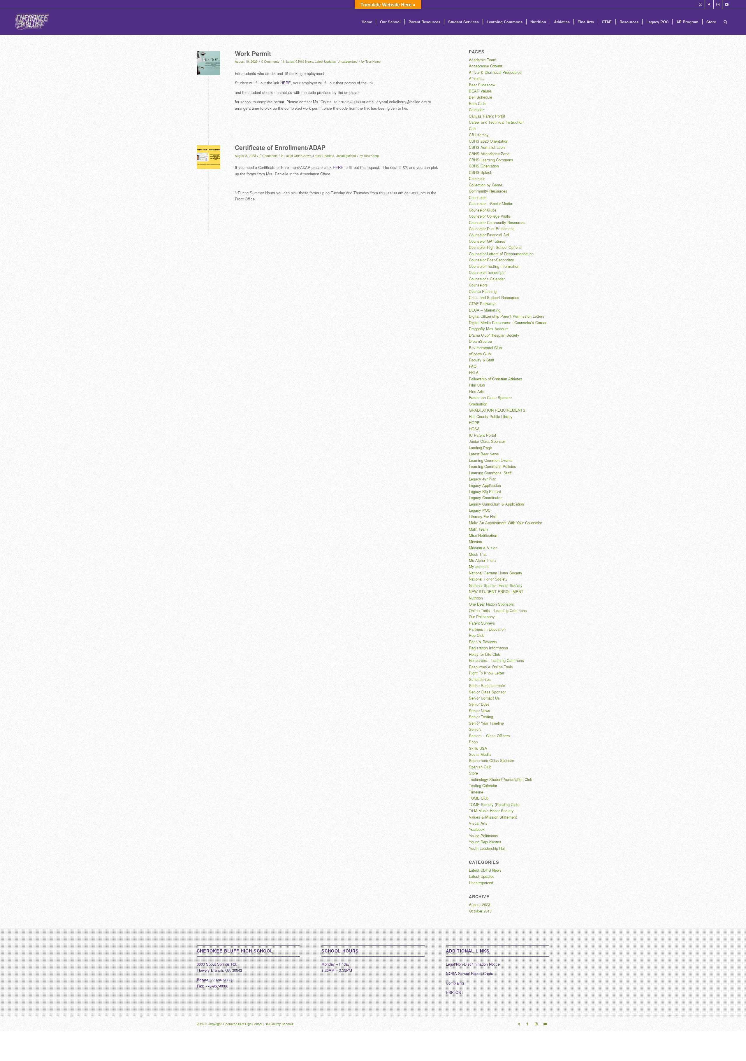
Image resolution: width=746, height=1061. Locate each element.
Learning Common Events (491, 460)
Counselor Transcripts (487, 272)
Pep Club (476, 635)
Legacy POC (479, 510)
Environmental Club (485, 347)
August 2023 (479, 904)
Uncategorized (347, 61)
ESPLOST (454, 992)
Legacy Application (485, 485)
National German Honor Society (495, 573)
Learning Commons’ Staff (490, 473)
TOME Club (478, 798)
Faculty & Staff (481, 360)
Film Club (477, 385)
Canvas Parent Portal (487, 116)
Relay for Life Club (484, 654)
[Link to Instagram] (718, 4)
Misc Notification (483, 535)
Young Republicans (485, 842)
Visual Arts (478, 823)
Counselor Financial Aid (489, 234)
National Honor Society (488, 579)
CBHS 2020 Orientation (488, 141)
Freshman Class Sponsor (490, 397)
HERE (285, 82)
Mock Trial (477, 554)
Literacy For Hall (483, 516)
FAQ (472, 366)
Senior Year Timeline (486, 723)
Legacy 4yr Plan (482, 479)
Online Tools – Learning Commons (498, 610)
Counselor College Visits (489, 216)
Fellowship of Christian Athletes (495, 379)
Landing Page (480, 447)
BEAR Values (480, 91)
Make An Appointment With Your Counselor (505, 522)
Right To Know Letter (486, 673)
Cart (472, 128)
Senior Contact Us (484, 698)
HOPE (474, 422)
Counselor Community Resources (497, 222)
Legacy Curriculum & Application (496, 504)
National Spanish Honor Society (495, 585)
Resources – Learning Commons (496, 660)
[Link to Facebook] (709, 4)
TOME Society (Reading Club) (494, 804)
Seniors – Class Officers (489, 735)
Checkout (477, 178)
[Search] (725, 22)
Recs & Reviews (483, 641)
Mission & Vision (483, 547)
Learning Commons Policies (492, 466)
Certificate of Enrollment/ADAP (280, 147)
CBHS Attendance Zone (489, 153)
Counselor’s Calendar (487, 279)
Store (473, 773)
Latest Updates (325, 61)
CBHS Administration (487, 147)
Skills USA (478, 748)
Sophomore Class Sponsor (491, 760)
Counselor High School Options (495, 247)
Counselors (478, 285)
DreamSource (480, 341)
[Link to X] (700, 4)
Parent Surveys (482, 623)
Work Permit (253, 53)
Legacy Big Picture (485, 491)
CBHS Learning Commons (491, 159)
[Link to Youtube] (726, 4)
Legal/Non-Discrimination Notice (473, 964)
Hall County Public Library (491, 416)
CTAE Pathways (483, 303)
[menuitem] (367, 22)
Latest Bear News (484, 454)
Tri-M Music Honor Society (491, 810)
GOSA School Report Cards (469, 973)
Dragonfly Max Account (489, 328)
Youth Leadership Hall (487, 848)
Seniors (475, 729)
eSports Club (480, 353)
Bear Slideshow (482, 85)
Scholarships (480, 679)
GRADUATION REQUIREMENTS (497, 410)
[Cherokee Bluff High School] (32, 22)
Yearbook (477, 829)
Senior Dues (479, 704)
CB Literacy (479, 134)
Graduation (478, 404)
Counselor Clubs (483, 210)
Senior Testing (481, 716)
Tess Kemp (373, 61)
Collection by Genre (485, 185)
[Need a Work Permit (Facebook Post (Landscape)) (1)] (208, 63)
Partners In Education (487, 629)
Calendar (476, 109)
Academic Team (482, 59)
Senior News (479, 710)
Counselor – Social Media (490, 203)
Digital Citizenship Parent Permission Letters (506, 316)
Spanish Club (480, 767)
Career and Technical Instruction (496, 122)
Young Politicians (483, 835)
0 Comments (270, 61)
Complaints (455, 983)
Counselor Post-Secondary (491, 260)
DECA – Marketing (484, 310)
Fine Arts (476, 391)
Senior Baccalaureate (487, 685)
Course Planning (483, 291)
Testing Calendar (483, 785)
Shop (473, 741)
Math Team (478, 529)
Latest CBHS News (299, 61)
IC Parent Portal (482, 435)
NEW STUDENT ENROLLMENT (496, 591)
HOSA (474, 428)
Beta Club (477, 103)
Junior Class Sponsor (487, 441)
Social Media (480, 754)
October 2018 (480, 911)
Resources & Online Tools (491, 667)
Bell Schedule (480, 97)
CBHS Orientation (484, 166)
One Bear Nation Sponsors (491, 604)
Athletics (476, 78)
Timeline (476, 792)
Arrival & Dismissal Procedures (495, 72)
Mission (475, 541)
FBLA (473, 372)
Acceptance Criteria (485, 66)
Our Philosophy (482, 616)
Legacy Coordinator (485, 497)
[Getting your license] (208, 157)
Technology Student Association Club (500, 779)
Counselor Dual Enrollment (491, 228)
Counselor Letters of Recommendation (501, 253)
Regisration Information (488, 648)
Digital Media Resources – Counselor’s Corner (507, 322)
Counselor (477, 197)
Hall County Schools (279, 1023)
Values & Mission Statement (493, 817)
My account (479, 566)
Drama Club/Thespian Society (494, 335)
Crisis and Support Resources (494, 297)
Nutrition (476, 598)
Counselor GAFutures (487, 241)
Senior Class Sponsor (487, 692)
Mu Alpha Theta (482, 560)
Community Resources (488, 191)
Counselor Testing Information (494, 266)
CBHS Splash (480, 172)
